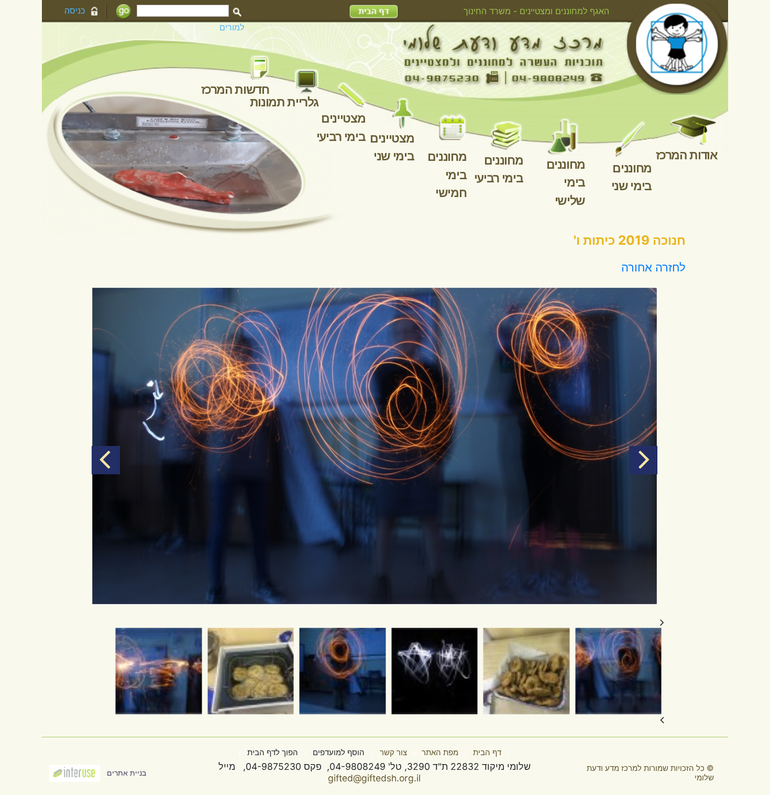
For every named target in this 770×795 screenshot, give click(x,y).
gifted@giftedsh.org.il (374, 777)
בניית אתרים (126, 773)
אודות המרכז (686, 155)
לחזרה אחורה (653, 267)
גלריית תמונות (284, 102)
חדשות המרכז (235, 89)
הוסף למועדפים (339, 752)
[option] (374, 446)
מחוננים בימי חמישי (447, 175)
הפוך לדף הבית (272, 752)
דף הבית (487, 752)
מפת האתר (440, 752)
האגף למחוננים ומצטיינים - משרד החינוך (536, 11)
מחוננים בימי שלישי (566, 183)
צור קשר (393, 752)
